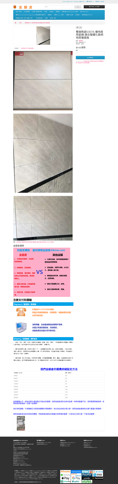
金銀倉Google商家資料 (52, 470)
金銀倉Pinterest (24, 470)
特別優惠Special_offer (65, 446)
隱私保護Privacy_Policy (18, 460)
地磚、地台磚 (19, 11)
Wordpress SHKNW (41, 470)
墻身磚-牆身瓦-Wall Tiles (87, 14)
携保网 (39, 477)
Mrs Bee (41, 479)
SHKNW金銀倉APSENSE (43, 475)
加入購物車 (90, 57)
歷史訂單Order (87, 444)
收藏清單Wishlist (87, 446)
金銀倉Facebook (42, 474)
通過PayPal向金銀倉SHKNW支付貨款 (21, 447)
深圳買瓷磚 (18, 242)
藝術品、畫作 (53, 18)
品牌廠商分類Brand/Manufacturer (67, 442)
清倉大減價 (39, 242)
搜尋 (20, 23)
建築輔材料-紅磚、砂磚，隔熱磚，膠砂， (24, 18)
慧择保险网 (44, 477)
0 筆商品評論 (86, 61)
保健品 (46, 18)
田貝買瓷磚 (29, 242)
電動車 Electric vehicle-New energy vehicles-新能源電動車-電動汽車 (30, 14)
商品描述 (16, 48)
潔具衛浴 (51, 11)
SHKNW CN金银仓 (34, 479)
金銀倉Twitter (32, 470)
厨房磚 (52, 242)
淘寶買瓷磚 (24, 242)
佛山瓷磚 (44, 242)
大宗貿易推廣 (27, 11)
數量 (77, 50)
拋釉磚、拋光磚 (69, 14)
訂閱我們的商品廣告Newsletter (90, 447)
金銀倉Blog (42, 472)
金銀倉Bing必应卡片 (23, 477)
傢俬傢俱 (77, 14)
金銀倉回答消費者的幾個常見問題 (20, 454)
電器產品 (50, 14)
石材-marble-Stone (84, 11)
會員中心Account (87, 442)
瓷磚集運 (34, 242)
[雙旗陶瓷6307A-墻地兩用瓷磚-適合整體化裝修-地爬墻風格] (43, 35)
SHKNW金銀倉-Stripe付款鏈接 (19, 442)
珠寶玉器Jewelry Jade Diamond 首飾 (70, 11)
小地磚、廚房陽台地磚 (37, 11)
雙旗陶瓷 (81, 40)
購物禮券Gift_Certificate (65, 444)
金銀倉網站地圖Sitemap (42, 444)
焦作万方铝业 (17, 475)
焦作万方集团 (25, 475)
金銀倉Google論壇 (52, 474)
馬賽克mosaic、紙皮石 (59, 14)
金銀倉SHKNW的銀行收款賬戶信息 (20, 452)
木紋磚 (45, 11)
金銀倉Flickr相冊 (28, 472)
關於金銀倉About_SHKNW (19, 457)
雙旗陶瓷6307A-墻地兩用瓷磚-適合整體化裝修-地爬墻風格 (37, 23)
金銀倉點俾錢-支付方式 (18, 455)
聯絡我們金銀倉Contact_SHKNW (44, 442)
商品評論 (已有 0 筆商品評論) (27, 48)
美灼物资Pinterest (20, 472)
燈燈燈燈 (58, 11)
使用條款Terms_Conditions (19, 462)
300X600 (48, 242)
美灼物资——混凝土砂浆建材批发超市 (29, 474)
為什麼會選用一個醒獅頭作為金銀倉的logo (22, 465)
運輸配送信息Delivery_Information (20, 458)
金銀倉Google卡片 (33, 477)
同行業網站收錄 (39, 18)
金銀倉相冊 (36, 472)
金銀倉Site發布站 (50, 472)
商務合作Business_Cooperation (20, 463)
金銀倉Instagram (33, 475)
